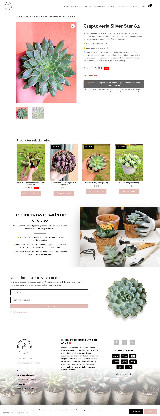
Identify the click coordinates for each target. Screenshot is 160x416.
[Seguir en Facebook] (116, 342)
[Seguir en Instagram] (132, 342)
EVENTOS (111, 7)
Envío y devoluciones (25, 375)
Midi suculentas (33, 17)
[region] (80, 410)
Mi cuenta (21, 384)
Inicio (19, 17)
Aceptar (151, 411)
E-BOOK (134, 7)
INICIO (65, 7)
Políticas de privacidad (19, 413)
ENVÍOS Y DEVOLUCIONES (95, 7)
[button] (73, 26)
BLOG (143, 7)
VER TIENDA (75, 7)
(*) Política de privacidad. (20, 312)
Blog (18, 371)
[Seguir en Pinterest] (124, 342)
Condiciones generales (26, 380)
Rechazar (136, 411)
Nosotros (20, 393)
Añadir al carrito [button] (30, 193)
